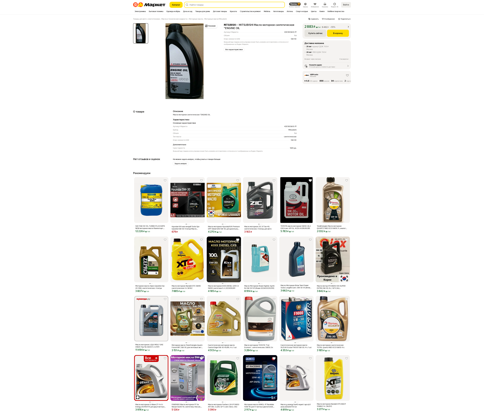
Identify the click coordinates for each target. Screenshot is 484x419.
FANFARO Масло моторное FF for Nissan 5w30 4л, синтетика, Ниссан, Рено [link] (186, 405)
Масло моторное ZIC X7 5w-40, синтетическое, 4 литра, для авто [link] (257, 228)
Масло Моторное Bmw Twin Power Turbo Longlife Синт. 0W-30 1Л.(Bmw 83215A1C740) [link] (295, 286)
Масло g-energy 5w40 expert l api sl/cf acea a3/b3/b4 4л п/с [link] (296, 405)
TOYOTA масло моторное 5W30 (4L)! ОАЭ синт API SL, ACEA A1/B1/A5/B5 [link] (296, 227)
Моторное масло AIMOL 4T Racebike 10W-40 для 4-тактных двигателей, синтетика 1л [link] (259, 405)
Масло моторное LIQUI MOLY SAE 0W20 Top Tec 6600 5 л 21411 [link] (149, 346)
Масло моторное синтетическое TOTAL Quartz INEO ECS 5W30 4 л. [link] (331, 346)
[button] (234, 49)
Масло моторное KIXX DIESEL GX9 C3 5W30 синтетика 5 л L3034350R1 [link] (223, 287)
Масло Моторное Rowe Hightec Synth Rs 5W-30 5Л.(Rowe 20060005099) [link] (259, 287)
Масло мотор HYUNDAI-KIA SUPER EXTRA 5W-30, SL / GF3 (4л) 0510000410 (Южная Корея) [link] (331, 287)
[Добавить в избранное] (165, 180)
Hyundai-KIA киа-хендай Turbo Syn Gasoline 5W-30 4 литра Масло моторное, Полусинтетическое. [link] (185, 228)
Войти (346, 5)
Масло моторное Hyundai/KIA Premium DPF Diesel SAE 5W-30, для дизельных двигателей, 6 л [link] (224, 228)
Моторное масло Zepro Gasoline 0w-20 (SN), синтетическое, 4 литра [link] (150, 287)
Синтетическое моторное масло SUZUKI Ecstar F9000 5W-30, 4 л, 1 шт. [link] (296, 346)
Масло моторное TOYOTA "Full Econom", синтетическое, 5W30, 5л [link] (258, 346)
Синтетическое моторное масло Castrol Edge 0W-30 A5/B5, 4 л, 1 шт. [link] (222, 346)
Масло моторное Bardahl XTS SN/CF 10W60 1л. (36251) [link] (331, 405)
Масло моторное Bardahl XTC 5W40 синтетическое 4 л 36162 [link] (186, 287)
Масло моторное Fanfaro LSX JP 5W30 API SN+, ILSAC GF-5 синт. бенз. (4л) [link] (223, 405)
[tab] (140, 12)
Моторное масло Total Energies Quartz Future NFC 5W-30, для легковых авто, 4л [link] (187, 346)
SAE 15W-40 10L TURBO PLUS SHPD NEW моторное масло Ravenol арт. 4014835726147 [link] (150, 227)
